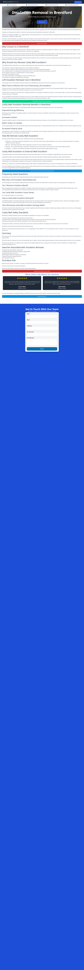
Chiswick (22, 268)
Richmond (17, 268)
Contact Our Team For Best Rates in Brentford (42, 171)
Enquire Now (42, 300)
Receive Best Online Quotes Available (42, 101)
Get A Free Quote (42, 296)
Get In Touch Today (42, 43)
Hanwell (34, 268)
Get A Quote (42, 22)
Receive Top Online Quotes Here (42, 271)
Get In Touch (78, 2)
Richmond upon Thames (8, 268)
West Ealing (28, 268)
